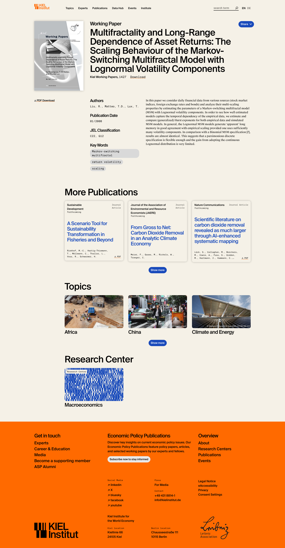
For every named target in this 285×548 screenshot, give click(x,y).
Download (138, 77)
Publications (209, 455)
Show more (157, 270)
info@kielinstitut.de (168, 500)
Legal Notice (207, 481)
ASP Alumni (45, 466)
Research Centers (214, 449)
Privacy (203, 490)
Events (204, 460)
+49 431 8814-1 (165, 496)
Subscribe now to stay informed (129, 459)
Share (244, 24)
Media (40, 455)
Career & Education (52, 449)
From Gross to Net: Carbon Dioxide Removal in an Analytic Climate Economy (157, 235)
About (203, 443)
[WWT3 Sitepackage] (46, 6)
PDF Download (45, 100)
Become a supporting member (62, 460)
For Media (161, 485)
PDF (119, 256)
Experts (41, 443)
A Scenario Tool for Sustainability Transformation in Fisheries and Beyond (90, 231)
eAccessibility (207, 486)
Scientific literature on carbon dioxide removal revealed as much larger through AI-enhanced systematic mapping (220, 230)
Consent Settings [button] (210, 495)
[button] (69, 8)
